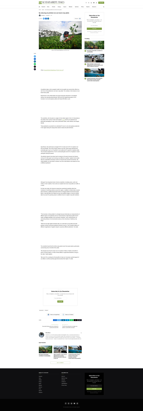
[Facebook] (35, 59)
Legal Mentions (64, 383)
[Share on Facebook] (46, 19)
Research (94, 6)
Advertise (63, 379)
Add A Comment (60, 362)
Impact (64, 6)
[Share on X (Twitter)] (44, 19)
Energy (59, 6)
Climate (53, 6)
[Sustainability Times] (51, 3)
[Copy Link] (35, 69)
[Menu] (39, 7)
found (63, 119)
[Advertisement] (60, 61)
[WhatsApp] (35, 64)
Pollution (46, 310)
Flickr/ (45, 70)
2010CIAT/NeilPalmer (51, 70)
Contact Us (64, 381)
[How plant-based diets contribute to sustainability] (45, 349)
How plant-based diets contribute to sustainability (44, 355)
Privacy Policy (64, 385)
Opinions (76, 6)
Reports (87, 6)
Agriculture (41, 310)
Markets (70, 6)
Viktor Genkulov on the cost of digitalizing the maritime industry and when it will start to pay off (60, 356)
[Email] (35, 67)
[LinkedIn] (35, 61)
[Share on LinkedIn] (48, 19)
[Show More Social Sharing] (50, 19)
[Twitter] (35, 56)
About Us (63, 376)
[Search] (103, 7)
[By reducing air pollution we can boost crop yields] (60, 35)
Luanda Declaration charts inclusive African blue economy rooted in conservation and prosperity (74, 356)
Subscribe (101, 2)
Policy (82, 6)
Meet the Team (64, 378)
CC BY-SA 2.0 (60, 70)
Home (40, 9)
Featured (43, 6)
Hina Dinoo (43, 15)
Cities (48, 6)
